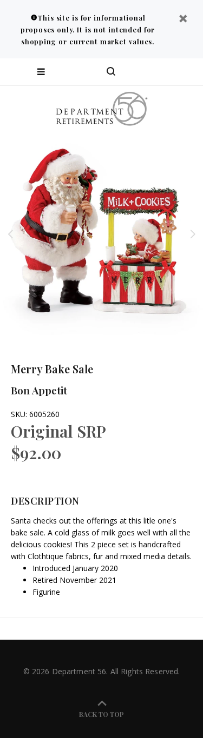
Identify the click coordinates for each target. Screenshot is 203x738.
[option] (101, 233)
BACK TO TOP (101, 714)
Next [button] (192, 234)
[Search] (111, 71)
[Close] (182, 20)
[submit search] (151, 72)
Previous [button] (10, 234)
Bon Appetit (39, 390)
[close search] (185, 71)
